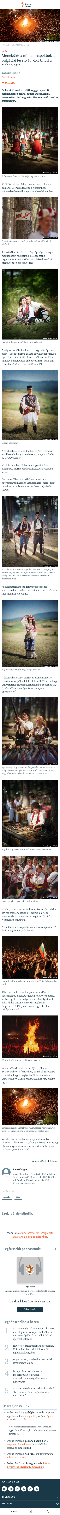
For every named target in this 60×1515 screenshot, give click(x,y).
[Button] (8, 83)
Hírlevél (13, 1511)
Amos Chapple (8, 77)
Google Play (31, 1416)
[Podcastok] (31, 1511)
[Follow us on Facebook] (10, 1488)
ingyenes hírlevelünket (19, 1444)
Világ (5, 52)
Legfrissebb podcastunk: (22, 1249)
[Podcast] (30, 1488)
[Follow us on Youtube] (4, 1488)
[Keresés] (48, 1511)
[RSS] (23, 1488)
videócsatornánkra (17, 1457)
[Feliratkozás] (36, 1488)
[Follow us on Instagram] (17, 1488)
